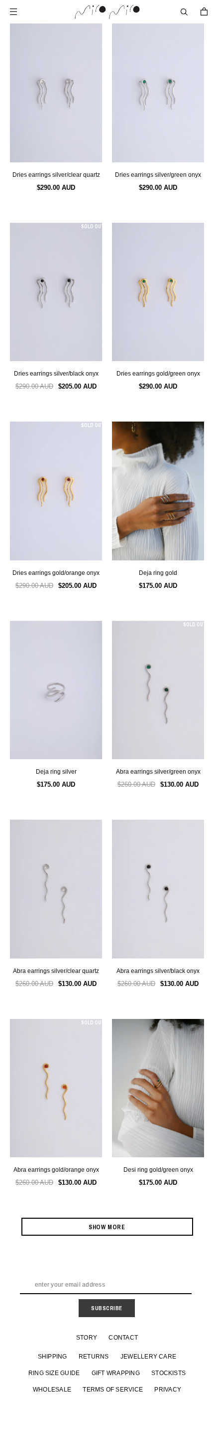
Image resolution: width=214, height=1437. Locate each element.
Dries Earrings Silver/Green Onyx (158, 174)
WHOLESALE (52, 1389)
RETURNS (94, 1356)
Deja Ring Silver (56, 771)
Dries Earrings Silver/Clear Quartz (56, 174)
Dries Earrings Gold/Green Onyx (158, 373)
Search (184, 12)
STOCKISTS (168, 1373)
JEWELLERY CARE (148, 1356)
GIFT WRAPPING (116, 1373)
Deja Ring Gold (158, 572)
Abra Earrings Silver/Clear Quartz (56, 970)
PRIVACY (167, 1389)
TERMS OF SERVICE (113, 1389)
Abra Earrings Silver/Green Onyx (158, 771)
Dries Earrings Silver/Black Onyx (56, 373)
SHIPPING (52, 1356)
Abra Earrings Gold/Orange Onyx (56, 1169)
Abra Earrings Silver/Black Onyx (158, 970)
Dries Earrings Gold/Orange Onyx (56, 572)
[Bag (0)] (204, 11)
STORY (86, 1337)
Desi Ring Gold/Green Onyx (158, 1169)
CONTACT (123, 1337)
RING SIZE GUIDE (54, 1373)
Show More (107, 1227)
